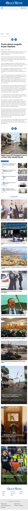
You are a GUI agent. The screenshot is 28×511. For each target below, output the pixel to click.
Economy (13, 491)
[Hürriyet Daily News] (14, 3)
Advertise (3, 507)
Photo (12, 495)
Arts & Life (13, 493)
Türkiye (3, 491)
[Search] (21, 8)
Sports (20, 493)
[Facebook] (12, 39)
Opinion (21, 491)
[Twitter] (15, 39)
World (3, 493)
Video (3, 495)
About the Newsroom (6, 505)
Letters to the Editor (18, 505)
